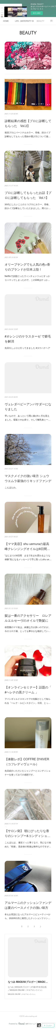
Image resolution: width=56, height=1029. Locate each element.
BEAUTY (40, 21)
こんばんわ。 (11, 487)
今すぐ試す (37, 13)
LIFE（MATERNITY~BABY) (24, 21)
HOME (6, 21)
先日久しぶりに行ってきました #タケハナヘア (27, 347)
